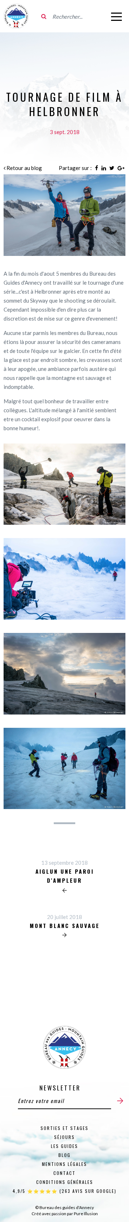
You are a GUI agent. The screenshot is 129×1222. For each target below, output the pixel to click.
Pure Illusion (86, 1213)
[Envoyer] (120, 1101)
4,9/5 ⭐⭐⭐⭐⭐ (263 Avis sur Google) (64, 1191)
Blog (64, 1155)
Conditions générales (64, 1182)
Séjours (64, 1137)
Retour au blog (23, 168)
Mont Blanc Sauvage (65, 925)
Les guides (64, 1146)
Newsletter (60, 1087)
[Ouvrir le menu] (116, 16)
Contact (64, 1173)
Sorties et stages (64, 1128)
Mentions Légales (64, 1164)
